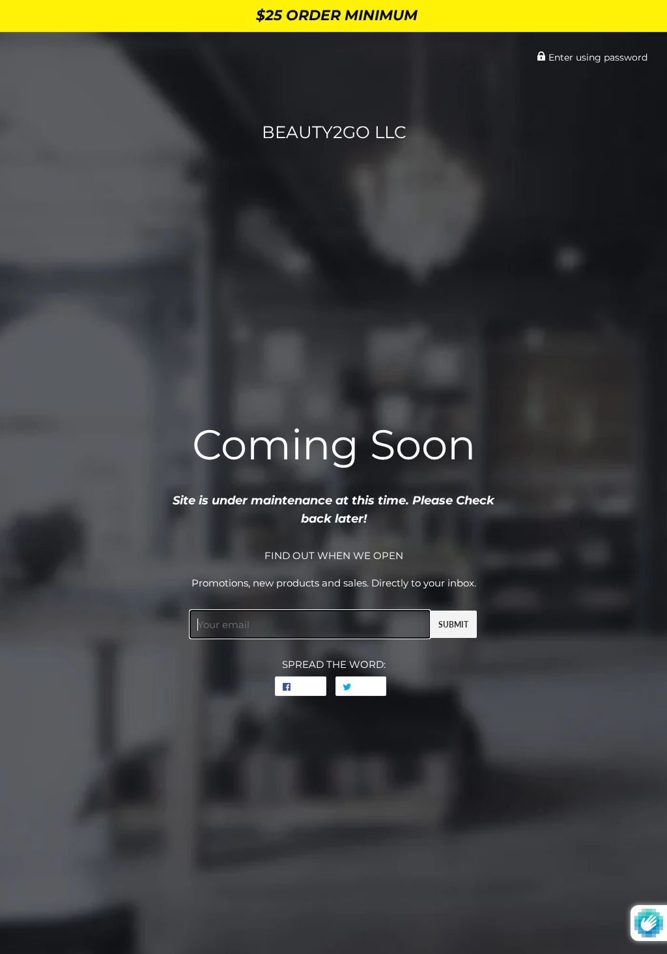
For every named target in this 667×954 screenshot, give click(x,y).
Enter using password (596, 57)
